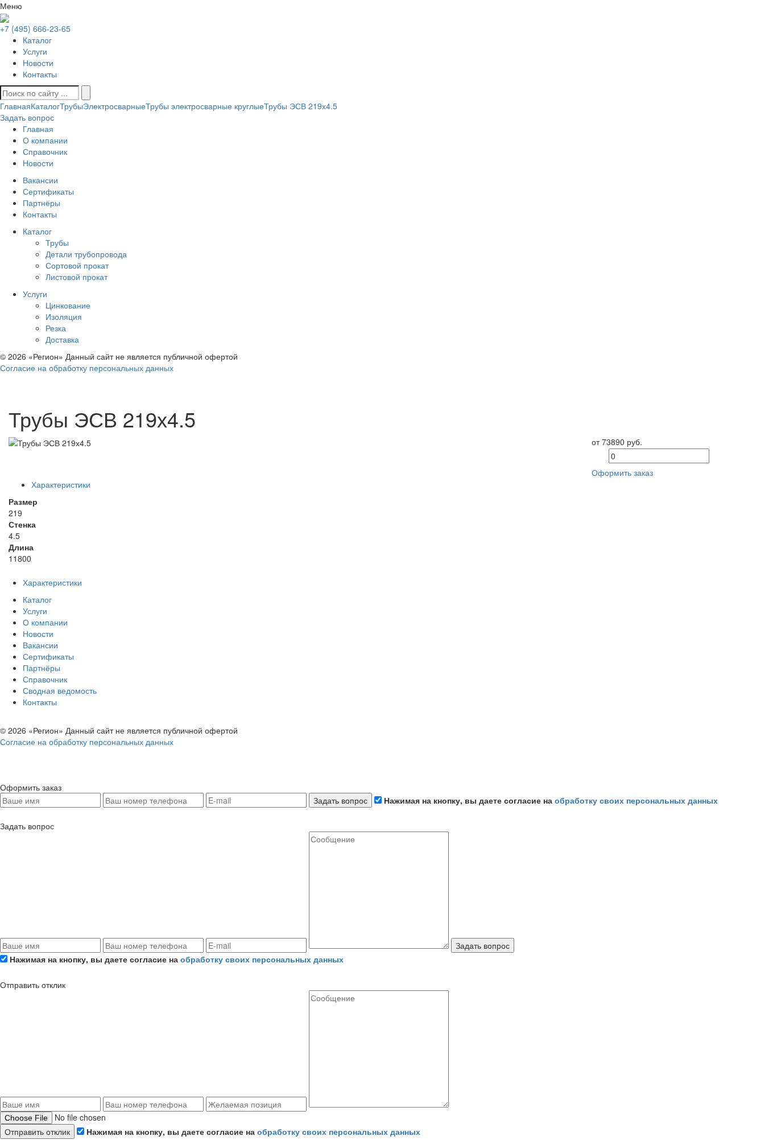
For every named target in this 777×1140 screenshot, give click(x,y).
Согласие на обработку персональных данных (86, 367)
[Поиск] (85, 92)
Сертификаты (48, 656)
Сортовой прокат (77, 265)
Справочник (45, 679)
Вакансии (40, 645)
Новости (38, 62)
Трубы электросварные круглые (205, 106)
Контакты (40, 74)
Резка (56, 328)
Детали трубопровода (86, 254)
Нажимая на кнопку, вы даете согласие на (550, 800)
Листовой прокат (77, 276)
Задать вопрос (340, 800)
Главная (15, 106)
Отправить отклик (37, 1131)
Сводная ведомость (60, 690)
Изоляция (64, 316)
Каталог (37, 40)
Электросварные (114, 106)
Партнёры (41, 667)
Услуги (35, 51)
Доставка (62, 339)
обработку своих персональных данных (636, 800)
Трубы (71, 106)
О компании (45, 622)
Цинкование (68, 305)
